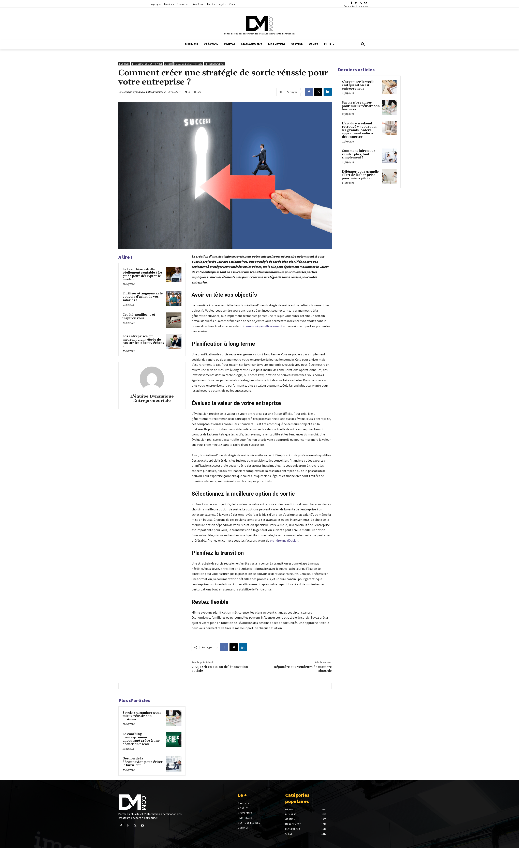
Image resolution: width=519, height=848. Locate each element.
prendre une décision (284, 540)
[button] (363, 44)
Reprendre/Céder (214, 64)
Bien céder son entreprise (147, 64)
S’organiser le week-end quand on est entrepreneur (358, 85)
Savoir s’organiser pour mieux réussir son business (141, 716)
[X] (360, 3)
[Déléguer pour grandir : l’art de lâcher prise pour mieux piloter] (389, 176)
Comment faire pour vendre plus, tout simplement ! (358, 154)
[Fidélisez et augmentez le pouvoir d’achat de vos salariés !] (173, 299)
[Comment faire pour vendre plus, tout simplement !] (389, 156)
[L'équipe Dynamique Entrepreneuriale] (152, 379)
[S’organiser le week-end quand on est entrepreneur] (389, 87)
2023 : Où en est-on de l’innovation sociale (220, 669)
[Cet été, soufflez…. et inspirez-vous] (173, 320)
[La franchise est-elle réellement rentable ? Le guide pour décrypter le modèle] (173, 274)
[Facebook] (351, 3)
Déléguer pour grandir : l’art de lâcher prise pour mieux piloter (360, 175)
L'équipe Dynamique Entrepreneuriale (144, 92)
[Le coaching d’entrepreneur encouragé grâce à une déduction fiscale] (173, 739)
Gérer (168, 64)
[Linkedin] (356, 3)
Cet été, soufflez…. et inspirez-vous (138, 316)
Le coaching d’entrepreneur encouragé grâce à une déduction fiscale (141, 739)
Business (124, 64)
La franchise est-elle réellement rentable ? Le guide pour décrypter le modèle (142, 274)
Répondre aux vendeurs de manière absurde (303, 669)
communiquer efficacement (264, 326)
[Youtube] (365, 3)
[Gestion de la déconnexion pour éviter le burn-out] (173, 764)
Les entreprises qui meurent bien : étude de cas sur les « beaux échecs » (143, 341)
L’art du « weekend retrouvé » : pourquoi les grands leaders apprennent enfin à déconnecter (359, 130)
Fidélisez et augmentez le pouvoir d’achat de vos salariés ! (142, 297)
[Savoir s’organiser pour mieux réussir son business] (173, 718)
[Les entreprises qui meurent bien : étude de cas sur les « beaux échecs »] (173, 341)
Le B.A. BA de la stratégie (188, 64)
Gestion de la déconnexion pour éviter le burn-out (142, 762)
